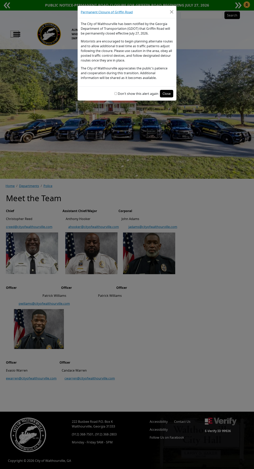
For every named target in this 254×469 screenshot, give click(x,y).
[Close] (171, 12)
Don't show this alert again (138, 93)
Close (167, 93)
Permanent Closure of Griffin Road (107, 12)
